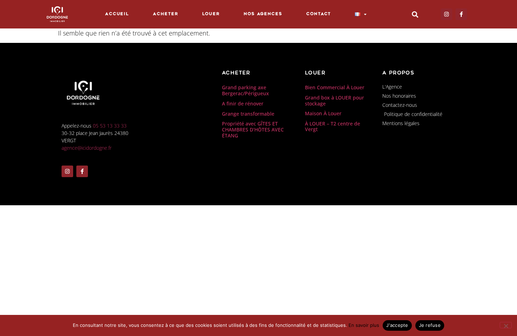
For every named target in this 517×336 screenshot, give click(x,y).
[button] (415, 14)
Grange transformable (248, 113)
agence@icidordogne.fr (86, 147)
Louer (211, 14)
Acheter (165, 14)
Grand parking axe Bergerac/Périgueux (245, 90)
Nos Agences (263, 14)
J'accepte (397, 325)
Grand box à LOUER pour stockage (334, 100)
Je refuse (430, 325)
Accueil (117, 14)
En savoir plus (364, 325)
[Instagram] (446, 14)
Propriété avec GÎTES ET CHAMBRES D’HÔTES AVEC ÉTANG (253, 129)
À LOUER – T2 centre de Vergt (332, 126)
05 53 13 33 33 (110, 125)
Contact (318, 14)
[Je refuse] (506, 325)
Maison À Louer (323, 113)
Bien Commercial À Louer (334, 87)
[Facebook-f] (461, 14)
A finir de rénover (242, 103)
